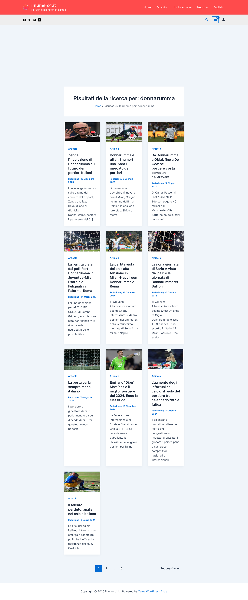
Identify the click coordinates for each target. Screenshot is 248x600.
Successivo (170, 568)
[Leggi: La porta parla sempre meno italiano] (82, 359)
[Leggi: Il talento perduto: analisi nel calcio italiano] (82, 481)
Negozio (202, 7)
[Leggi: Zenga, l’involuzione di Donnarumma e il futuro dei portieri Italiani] (82, 132)
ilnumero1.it (43, 5)
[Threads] (39, 19)
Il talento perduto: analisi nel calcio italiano (82, 509)
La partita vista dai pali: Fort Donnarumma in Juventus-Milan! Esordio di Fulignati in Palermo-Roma (81, 277)
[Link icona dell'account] (223, 19)
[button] (206, 20)
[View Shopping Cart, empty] (215, 19)
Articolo (72, 148)
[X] (29, 19)
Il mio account (183, 7)
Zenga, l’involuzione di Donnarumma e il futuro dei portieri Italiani (81, 164)
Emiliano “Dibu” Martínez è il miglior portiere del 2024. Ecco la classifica (124, 391)
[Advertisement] (124, 50)
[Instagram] (34, 19)
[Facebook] (24, 19)
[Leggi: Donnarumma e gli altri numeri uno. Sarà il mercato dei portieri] (124, 132)
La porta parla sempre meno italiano (79, 386)
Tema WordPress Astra (152, 591)
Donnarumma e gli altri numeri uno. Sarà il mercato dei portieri (122, 164)
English (218, 7)
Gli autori (162, 7)
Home (147, 7)
